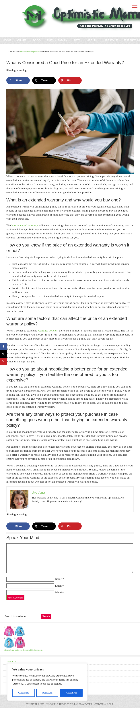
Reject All (47, 692)
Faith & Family (55, 40)
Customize (23, 692)
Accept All (71, 692)
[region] (47, 682)
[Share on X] (3, 354)
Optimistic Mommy (42, 18)
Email (58, 585)
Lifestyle (111, 40)
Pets (77, 40)
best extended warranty (24, 225)
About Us (11, 661)
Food (37, 40)
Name (58, 578)
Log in (110, 704)
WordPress (100, 704)
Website (59, 592)
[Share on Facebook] (3, 346)
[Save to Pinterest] (3, 361)
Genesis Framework (81, 704)
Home (7, 40)
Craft (21, 40)
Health (92, 40)
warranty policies (48, 330)
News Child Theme (56, 704)
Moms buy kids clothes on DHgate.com (23, 649)
